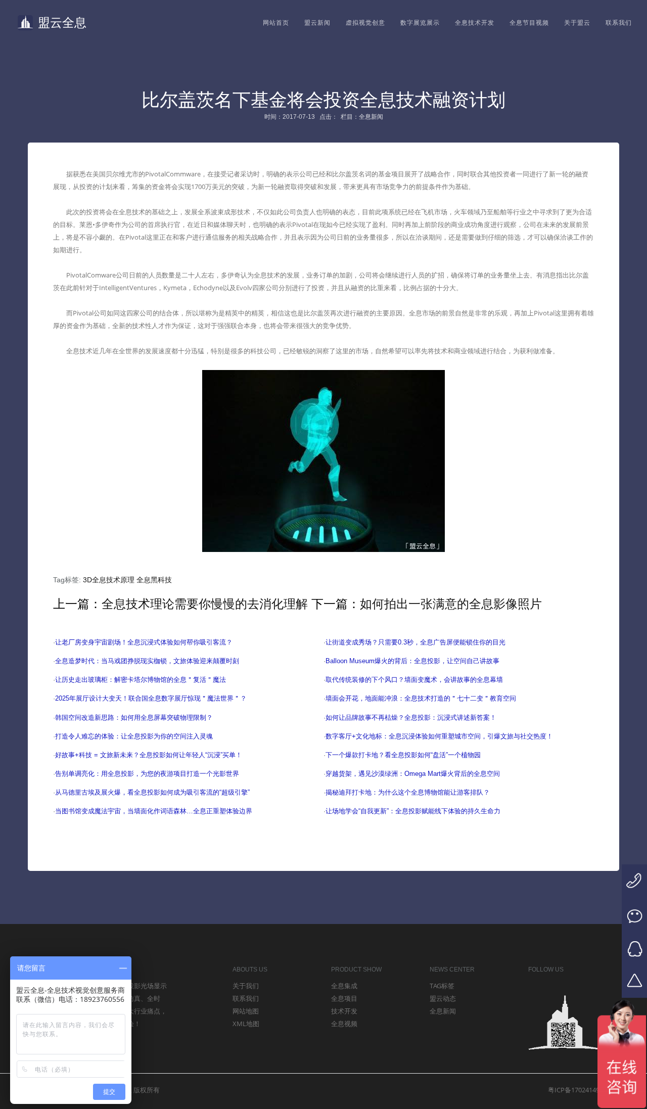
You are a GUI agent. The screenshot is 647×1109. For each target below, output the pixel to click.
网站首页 (276, 22)
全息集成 (344, 985)
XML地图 (246, 1023)
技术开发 (344, 1010)
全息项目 (344, 998)
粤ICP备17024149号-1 (580, 1089)
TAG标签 (442, 985)
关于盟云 (577, 22)
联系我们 (619, 22)
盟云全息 (62, 22)
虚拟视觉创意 (365, 22)
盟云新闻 (317, 22)
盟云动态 (443, 998)
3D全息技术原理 (108, 580)
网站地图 (246, 1010)
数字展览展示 (420, 22)
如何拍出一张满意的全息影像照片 (451, 604)
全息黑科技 (154, 580)
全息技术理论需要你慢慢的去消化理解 (205, 604)
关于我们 (246, 985)
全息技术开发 (474, 22)
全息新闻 (443, 1010)
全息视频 (344, 1023)
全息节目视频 (529, 22)
